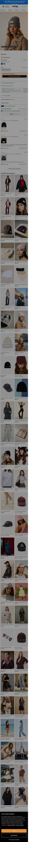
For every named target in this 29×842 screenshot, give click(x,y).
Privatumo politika (20, 825)
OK (14, 831)
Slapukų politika (11, 825)
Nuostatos (14, 835)
